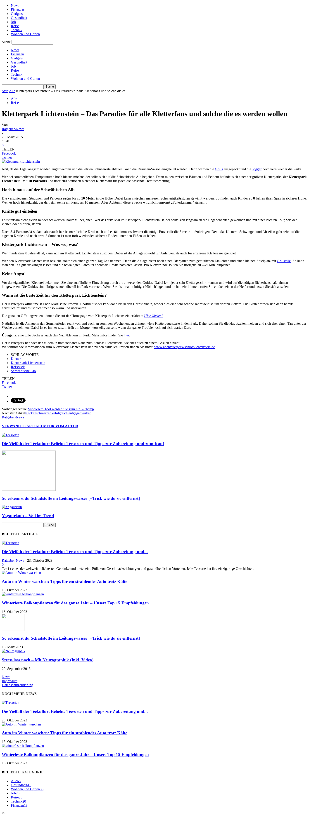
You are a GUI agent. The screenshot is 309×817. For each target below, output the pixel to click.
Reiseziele (18, 367)
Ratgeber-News (13, 129)
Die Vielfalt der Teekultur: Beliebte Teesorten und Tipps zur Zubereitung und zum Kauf (83, 443)
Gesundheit (19, 18)
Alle (12, 91)
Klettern (16, 359)
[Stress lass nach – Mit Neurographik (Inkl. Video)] (13, 651)
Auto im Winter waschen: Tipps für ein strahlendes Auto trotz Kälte (64, 581)
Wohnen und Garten (25, 34)
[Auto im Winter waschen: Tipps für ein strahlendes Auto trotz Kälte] (21, 573)
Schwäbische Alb (23, 371)
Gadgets (17, 14)
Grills (219, 169)
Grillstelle (284, 261)
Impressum (9, 681)
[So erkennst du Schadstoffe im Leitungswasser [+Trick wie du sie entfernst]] (29, 489)
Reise (15, 26)
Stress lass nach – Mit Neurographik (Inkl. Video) (47, 659)
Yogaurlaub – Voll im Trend (28, 515)
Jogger (256, 169)
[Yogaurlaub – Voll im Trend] (12, 507)
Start (5, 91)
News (15, 5)
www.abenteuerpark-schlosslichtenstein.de (184, 347)
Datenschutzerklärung (17, 685)
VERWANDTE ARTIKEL (22, 426)
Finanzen (17, 10)
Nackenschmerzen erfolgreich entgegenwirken (58, 413)
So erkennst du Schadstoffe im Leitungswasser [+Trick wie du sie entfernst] (71, 498)
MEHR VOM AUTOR (60, 426)
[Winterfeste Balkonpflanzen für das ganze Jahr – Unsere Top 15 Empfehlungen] (23, 594)
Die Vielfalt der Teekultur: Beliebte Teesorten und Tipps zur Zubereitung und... (75, 551)
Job (13, 22)
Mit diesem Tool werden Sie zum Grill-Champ (61, 409)
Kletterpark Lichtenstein (28, 363)
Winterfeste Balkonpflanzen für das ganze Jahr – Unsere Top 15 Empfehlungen (75, 603)
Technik (16, 30)
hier (126, 335)
